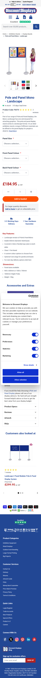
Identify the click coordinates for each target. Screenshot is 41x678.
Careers (5, 624)
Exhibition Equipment (9, 543)
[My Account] (17, 17)
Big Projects (7, 556)
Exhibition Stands (14, 34)
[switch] (35, 341)
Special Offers (7, 618)
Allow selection (20, 380)
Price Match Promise (9, 589)
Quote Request (28, 2)
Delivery (5, 572)
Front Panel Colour (11, 153)
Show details (29, 365)
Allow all (20, 372)
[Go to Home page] (20, 10)
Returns (5, 575)
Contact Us (6, 569)
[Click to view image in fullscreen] (20, 60)
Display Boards (27, 34)
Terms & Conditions (9, 595)
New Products (7, 615)
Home (4, 34)
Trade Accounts (8, 611)
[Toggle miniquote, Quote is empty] (24, 17)
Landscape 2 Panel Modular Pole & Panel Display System (20, 477)
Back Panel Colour (11, 168)
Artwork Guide (7, 579)
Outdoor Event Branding (10, 549)
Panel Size (7, 138)
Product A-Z (7, 621)
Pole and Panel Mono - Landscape (16, 36)
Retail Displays (8, 546)
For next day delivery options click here (17, 260)
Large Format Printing (10, 553)
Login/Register (7, 608)
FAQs (4, 582)
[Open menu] (10, 17)
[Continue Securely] (36, 85)
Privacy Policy (7, 592)
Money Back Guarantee (10, 585)
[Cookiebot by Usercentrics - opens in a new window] (28, 296)
